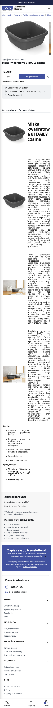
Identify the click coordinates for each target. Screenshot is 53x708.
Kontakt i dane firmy (12, 686)
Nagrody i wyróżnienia (13, 693)
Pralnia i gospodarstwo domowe (33, 15)
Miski (49, 15)
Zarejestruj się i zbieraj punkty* (16, 502)
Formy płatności (10, 648)
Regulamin (33, 562)
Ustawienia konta (11, 632)
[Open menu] (49, 8)
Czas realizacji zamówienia (14, 655)
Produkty (17, 15)
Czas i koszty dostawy (13, 651)
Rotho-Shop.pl (6, 15)
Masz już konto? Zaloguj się (15, 506)
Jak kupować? (10, 674)
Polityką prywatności (30, 567)
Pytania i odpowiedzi (12, 609)
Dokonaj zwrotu (10, 667)
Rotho (4, 60)
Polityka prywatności (12, 671)
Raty (6, 617)
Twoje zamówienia (11, 629)
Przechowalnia (10, 636)
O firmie (7, 690)
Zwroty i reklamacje (12, 606)
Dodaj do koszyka (32, 77)
